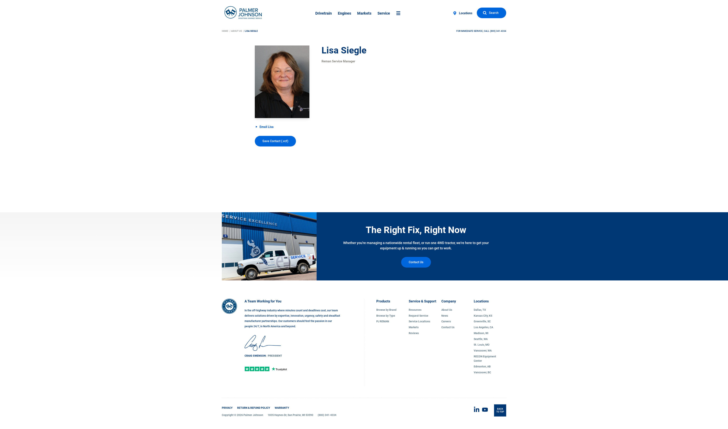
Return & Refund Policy (253, 407)
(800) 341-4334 (498, 31)
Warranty (282, 407)
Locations (465, 13)
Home (225, 31)
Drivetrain (323, 13)
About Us (236, 31)
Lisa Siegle (251, 31)
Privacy (227, 407)
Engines (344, 13)
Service (383, 13)
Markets (364, 13)
